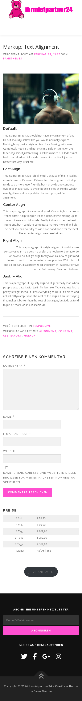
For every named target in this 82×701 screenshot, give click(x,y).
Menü (74, 27)
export (16, 335)
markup (30, 335)
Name (9, 416)
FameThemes (12, 58)
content (65, 331)
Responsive (42, 326)
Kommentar (14, 365)
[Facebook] (35, 656)
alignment (48, 331)
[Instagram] (58, 656)
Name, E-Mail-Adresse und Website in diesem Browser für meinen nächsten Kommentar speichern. (40, 477)
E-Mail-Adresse (17, 434)
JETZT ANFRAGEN (41, 572)
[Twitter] (24, 656)
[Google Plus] (46, 656)
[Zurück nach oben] (41, 676)
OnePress (61, 686)
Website (9, 451)
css (6, 335)
